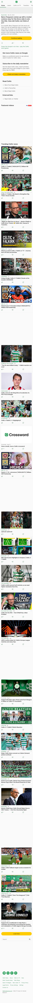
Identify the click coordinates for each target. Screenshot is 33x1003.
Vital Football (4, 391)
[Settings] (31, 2)
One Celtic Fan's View (6, 611)
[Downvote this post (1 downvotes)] (12, 254)
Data (23, 978)
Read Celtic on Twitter (11, 99)
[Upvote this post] (12, 43)
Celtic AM (3, 725)
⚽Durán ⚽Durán (6, 531)
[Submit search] (29, 939)
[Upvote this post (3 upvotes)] (2, 369)
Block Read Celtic (10, 91)
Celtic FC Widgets (7, 982)
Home (3, 5)
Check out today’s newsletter (16, 74)
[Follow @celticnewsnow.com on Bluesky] (4, 973)
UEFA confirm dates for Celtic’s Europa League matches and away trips (15, 641)
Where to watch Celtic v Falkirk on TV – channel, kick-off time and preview (16, 251)
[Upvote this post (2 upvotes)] (2, 227)
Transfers (26, 5)
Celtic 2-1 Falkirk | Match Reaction (11, 727)
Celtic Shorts (4, 866)
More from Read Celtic (11, 85)
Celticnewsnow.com (7, 991)
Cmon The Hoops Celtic (7, 192)
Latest (9, 5)
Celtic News (5, 978)
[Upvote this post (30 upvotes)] (2, 928)
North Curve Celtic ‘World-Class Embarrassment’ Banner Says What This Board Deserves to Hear (16, 781)
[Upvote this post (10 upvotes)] (2, 448)
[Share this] (2, 43)
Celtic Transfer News (8, 980)
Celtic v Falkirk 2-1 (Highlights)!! (11, 420)
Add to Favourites (10, 88)
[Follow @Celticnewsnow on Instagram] (15, 973)
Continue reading (16, 38)
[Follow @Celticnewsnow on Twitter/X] (8, 973)
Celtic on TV (17, 5)
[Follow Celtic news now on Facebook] (11, 973)
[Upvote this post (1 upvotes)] (2, 561)
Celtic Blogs (17, 980)
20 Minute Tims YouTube (7, 363)
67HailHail (3, 751)
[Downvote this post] (23, 43)
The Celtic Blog (5, 583)
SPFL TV (3, 164)
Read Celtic (4, 15)
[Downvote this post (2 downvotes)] (12, 448)
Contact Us (5, 987)
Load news (16, 933)
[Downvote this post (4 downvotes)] (12, 928)
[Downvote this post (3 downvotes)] (12, 703)
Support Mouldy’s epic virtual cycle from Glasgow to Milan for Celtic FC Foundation (16, 700)
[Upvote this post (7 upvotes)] (2, 703)
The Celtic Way (5, 638)
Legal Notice (6, 985)
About (11, 978)
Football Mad (4, 418)
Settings (21, 985)
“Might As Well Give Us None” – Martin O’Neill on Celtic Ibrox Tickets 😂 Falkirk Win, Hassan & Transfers (16, 223)
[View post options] (31, 164)
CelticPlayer (4, 276)
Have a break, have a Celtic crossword (13, 446)
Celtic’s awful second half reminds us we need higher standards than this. (15, 586)
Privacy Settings (14, 985)
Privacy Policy (25, 982)
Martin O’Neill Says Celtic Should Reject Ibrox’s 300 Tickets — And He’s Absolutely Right (15, 809)
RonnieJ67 (3, 219)
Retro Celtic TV (16, 982)
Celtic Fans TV (4, 893)
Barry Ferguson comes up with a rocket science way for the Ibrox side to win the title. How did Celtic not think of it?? (16, 20)
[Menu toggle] (2, 2)
